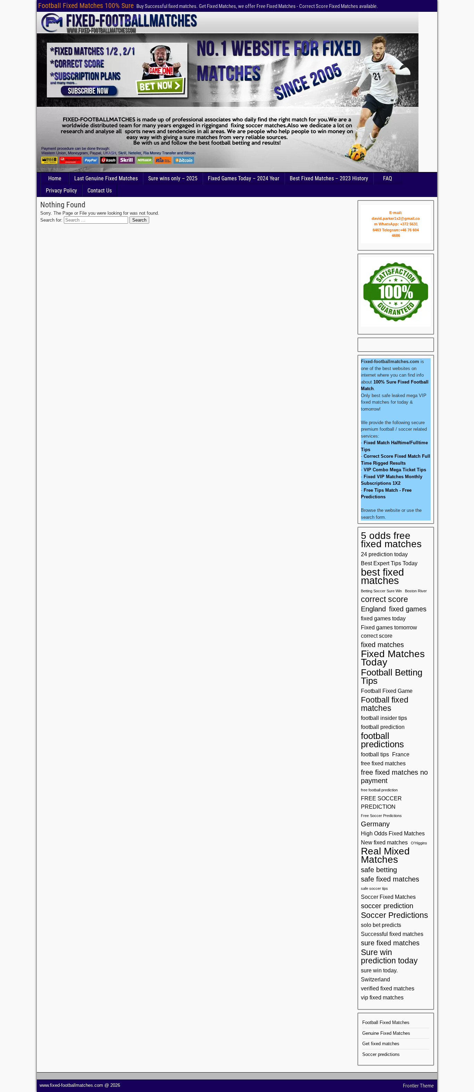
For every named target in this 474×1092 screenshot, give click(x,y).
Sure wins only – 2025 (172, 178)
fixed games (407, 609)
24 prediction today (384, 554)
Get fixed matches (380, 1043)
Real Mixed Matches (385, 855)
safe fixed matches (390, 879)
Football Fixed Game (387, 691)
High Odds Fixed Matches (393, 833)
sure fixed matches (390, 943)
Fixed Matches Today (393, 658)
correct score (384, 599)
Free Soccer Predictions (381, 816)
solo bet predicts (381, 925)
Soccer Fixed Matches (388, 897)
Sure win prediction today (389, 956)
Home (54, 178)
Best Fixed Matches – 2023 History (329, 178)
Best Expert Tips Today (389, 563)
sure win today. (379, 970)
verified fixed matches (387, 988)
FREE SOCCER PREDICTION (381, 802)
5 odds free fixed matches (391, 540)
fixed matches (382, 644)
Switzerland (375, 979)
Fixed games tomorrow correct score (389, 631)
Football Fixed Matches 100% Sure (86, 5)
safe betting (379, 870)
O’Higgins (419, 843)
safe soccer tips (374, 888)
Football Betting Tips (391, 676)
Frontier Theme (418, 1086)
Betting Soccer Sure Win (381, 591)
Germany (375, 824)
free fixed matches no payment (394, 776)
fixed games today (383, 618)
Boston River (416, 591)
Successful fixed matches (392, 934)
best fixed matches (382, 576)
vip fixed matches (382, 997)
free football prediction (379, 790)
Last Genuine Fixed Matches (106, 178)
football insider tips (384, 718)
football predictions (382, 740)
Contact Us (99, 190)
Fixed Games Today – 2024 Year (243, 178)
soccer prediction (387, 906)
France (400, 754)
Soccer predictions (381, 1054)
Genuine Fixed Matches (386, 1033)
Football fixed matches (384, 704)
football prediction (383, 727)
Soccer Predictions (394, 915)
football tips (375, 754)
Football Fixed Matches (385, 1022)
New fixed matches (384, 842)
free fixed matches (383, 763)
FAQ (387, 178)
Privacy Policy (61, 190)
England (373, 609)
